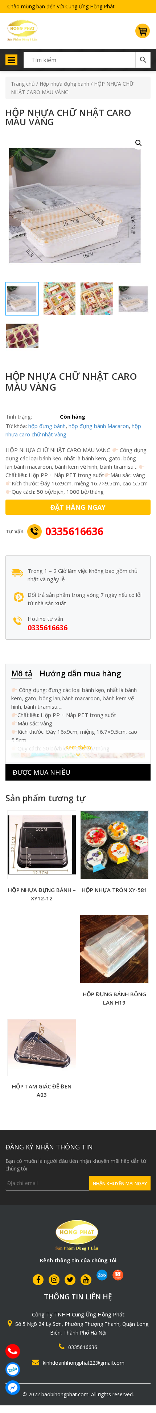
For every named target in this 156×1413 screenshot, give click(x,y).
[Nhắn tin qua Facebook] (12, 1387)
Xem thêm (78, 747)
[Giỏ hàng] (143, 34)
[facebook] (38, 1279)
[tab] (25, 674)
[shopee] (117, 1275)
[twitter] (70, 1279)
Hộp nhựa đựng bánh (64, 83)
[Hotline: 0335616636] (12, 1351)
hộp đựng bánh (47, 425)
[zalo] (102, 1275)
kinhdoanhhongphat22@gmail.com (83, 1362)
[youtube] (86, 1279)
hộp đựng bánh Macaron (99, 425)
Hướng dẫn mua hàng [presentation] (80, 673)
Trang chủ (23, 83)
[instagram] (54, 1279)
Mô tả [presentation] (21, 673)
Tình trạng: (18, 416)
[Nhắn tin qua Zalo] (12, 1369)
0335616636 (74, 531)
